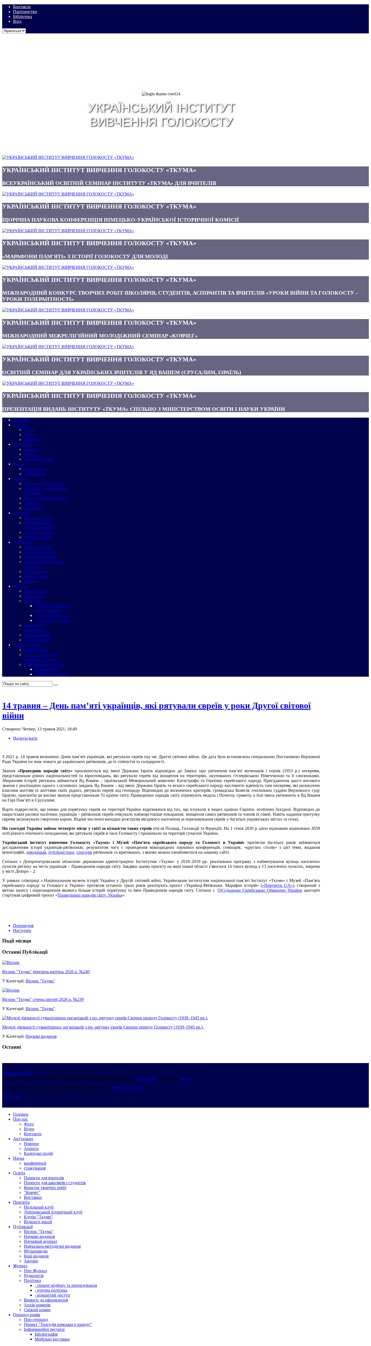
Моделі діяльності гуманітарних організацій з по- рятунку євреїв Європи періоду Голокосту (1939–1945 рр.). (103, 1027)
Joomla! (186, 1078)
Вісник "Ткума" (40, 981)
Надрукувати (25, 738)
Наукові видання (41, 1036)
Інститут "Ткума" (127, 1087)
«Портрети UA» (277, 885)
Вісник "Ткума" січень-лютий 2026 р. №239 (43, 999)
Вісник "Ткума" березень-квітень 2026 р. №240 (46, 971)
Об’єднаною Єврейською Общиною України (260, 890)
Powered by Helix (17, 1073)
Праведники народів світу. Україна (90, 895)
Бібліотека (22, 16)
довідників (36, 852)
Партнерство (25, 11)
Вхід (17, 21)
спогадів (84, 852)
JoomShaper (146, 1078)
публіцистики (61, 852)
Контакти (22, 6)
